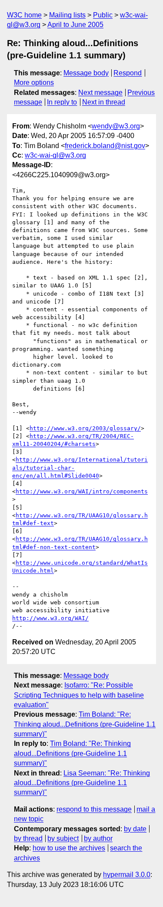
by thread (28, 838)
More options (34, 82)
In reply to (62, 102)
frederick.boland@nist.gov (105, 145)
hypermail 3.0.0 (126, 874)
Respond (127, 73)
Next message (100, 92)
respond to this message (94, 809)
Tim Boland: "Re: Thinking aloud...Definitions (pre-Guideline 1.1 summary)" (85, 724)
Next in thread (103, 102)
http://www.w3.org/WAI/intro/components (82, 491)
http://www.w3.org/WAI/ (50, 618)
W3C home (24, 15)
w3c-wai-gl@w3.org (55, 155)
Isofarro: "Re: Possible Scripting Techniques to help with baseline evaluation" (79, 694)
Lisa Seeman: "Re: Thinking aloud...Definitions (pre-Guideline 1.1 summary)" (82, 782)
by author (98, 838)
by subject (63, 838)
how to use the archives (69, 848)
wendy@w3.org (116, 126)
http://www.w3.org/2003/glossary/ (85, 428)
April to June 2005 (75, 24)
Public (103, 15)
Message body (86, 73)
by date (135, 829)
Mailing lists (67, 15)
